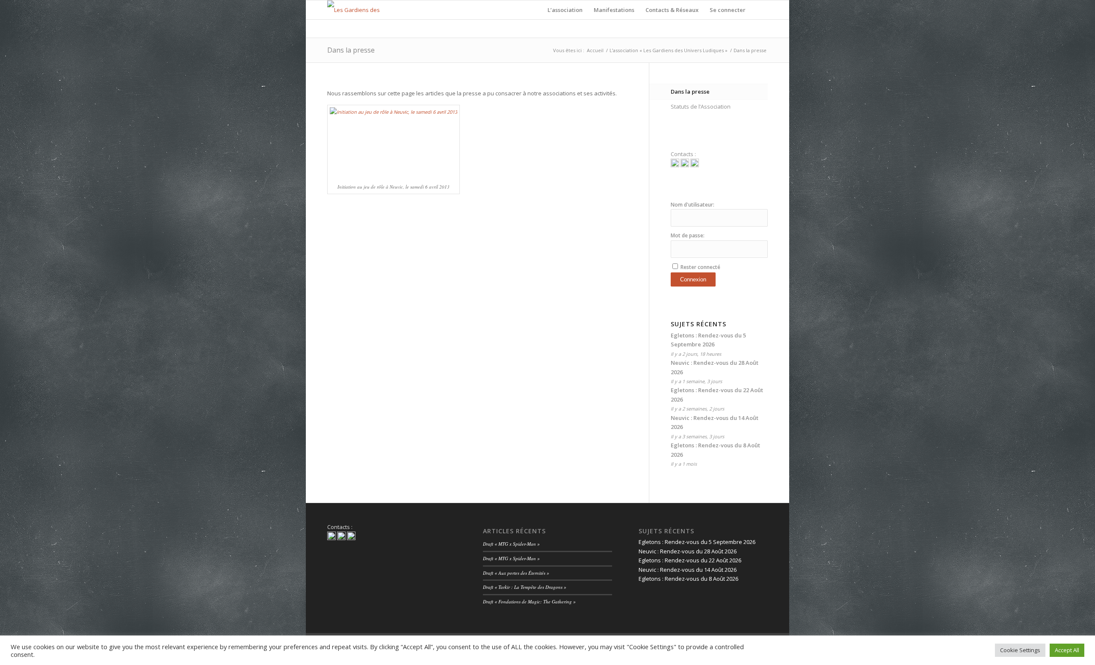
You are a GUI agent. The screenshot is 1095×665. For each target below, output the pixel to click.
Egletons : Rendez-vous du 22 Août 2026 (690, 560)
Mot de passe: (687, 235)
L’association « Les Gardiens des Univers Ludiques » (669, 50)
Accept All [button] (1067, 650)
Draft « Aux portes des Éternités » (516, 573)
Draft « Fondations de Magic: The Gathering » (529, 601)
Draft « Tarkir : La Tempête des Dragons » (524, 587)
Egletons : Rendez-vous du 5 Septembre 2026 (697, 542)
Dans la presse (351, 50)
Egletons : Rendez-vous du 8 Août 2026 (688, 578)
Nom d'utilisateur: (692, 204)
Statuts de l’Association (701, 106)
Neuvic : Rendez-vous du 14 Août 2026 (688, 569)
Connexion (693, 279)
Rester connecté (700, 267)
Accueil (595, 50)
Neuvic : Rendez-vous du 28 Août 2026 (688, 551)
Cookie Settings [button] (1020, 650)
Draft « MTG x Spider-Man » (511, 544)
